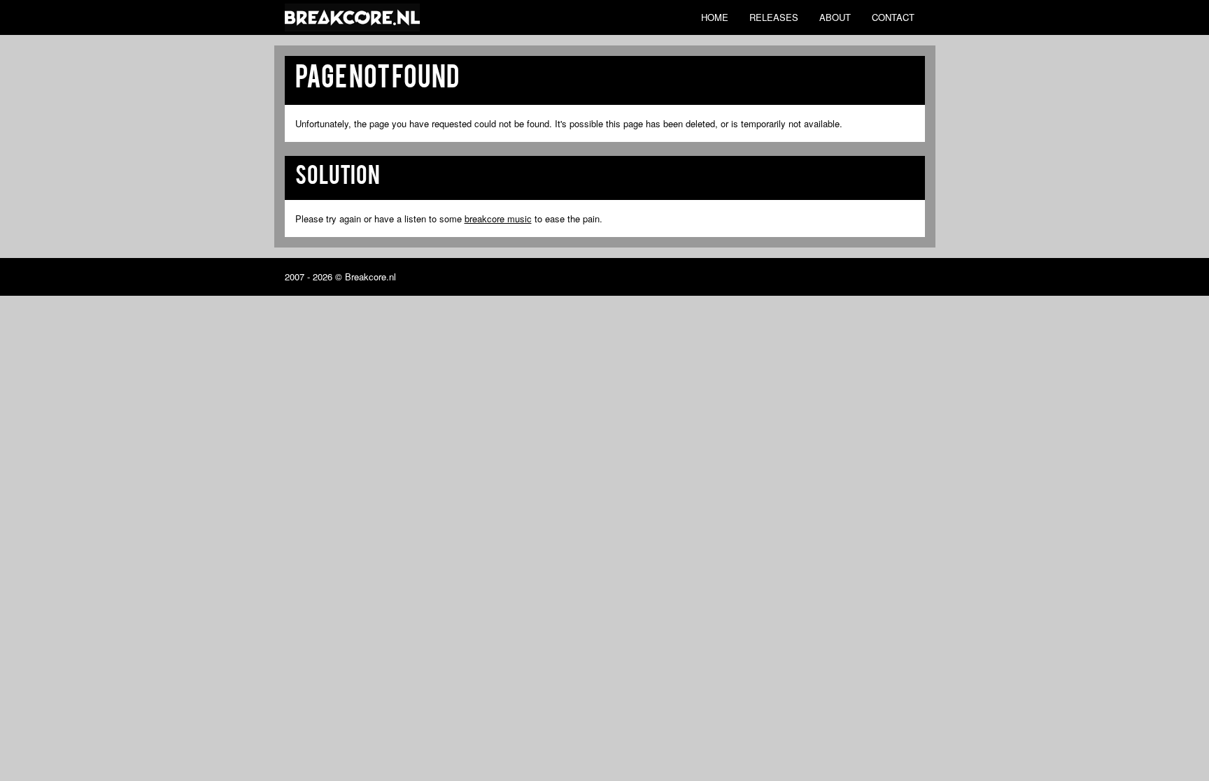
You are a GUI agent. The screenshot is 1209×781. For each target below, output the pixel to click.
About (835, 17)
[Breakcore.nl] (352, 17)
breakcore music (498, 218)
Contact (893, 17)
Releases (773, 17)
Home (714, 17)
